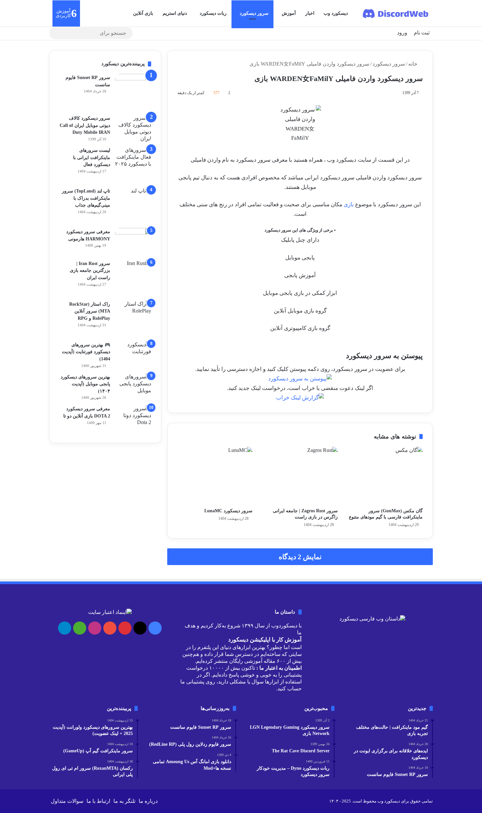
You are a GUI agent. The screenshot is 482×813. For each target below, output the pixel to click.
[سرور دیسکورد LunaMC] (214, 475)
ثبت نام (422, 32)
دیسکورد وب (336, 13)
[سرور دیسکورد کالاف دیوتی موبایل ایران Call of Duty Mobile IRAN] (133, 128)
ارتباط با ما (98, 801)
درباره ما (148, 801)
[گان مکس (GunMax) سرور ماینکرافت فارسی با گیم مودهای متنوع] (385, 475)
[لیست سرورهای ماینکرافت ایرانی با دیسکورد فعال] (133, 165)
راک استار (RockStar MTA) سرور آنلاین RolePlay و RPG (89, 311)
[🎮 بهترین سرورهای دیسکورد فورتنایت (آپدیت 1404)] (133, 351)
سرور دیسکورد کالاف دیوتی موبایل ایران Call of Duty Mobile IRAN (85, 125)
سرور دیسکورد (254, 13)
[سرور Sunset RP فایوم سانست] (133, 92)
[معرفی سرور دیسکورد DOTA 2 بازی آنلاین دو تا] (133, 419)
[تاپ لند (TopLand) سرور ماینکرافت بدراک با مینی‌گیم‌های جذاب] (133, 205)
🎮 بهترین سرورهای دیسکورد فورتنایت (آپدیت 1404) (86, 351)
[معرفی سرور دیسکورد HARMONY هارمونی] (133, 241)
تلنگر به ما (124, 801)
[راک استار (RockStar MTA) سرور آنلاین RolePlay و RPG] (133, 318)
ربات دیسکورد (213, 13)
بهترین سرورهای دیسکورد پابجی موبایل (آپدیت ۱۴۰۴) (85, 384)
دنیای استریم (175, 13)
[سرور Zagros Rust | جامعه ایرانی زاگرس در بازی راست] (299, 475)
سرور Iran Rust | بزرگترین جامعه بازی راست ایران (90, 270)
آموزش (289, 13)
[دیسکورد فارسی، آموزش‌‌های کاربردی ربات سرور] (396, 13)
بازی (349, 204)
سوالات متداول (67, 801)
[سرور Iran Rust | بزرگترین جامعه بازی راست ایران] (133, 278)
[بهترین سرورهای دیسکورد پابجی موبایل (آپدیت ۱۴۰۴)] (133, 385)
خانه (413, 64)
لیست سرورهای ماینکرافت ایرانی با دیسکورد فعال (91, 157)
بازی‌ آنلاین (143, 13)
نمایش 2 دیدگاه (300, 556)
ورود (402, 32)
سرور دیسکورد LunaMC (228, 510)
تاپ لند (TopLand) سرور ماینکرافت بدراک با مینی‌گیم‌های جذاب (86, 198)
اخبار (309, 13)
